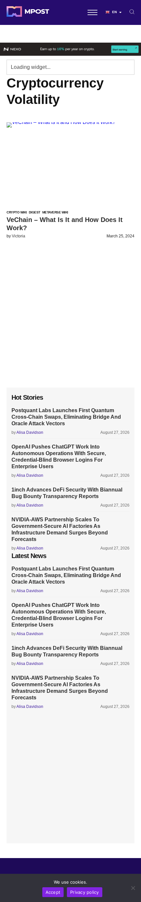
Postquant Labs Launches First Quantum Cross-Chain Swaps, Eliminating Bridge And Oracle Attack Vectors (66, 417)
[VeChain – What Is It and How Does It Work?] (70, 162)
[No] (133, 888)
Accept (53, 892)
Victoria (18, 236)
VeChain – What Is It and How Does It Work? (65, 223)
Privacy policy (84, 892)
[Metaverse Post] (28, 12)
